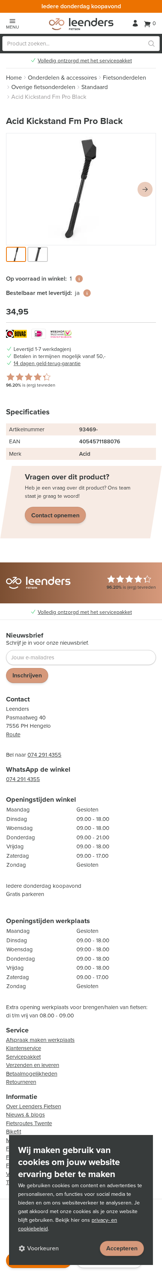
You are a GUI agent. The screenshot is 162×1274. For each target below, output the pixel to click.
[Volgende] (145, 189)
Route (13, 734)
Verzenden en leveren (32, 1065)
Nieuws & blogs (25, 1115)
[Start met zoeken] (151, 43)
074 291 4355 (44, 755)
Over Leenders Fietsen (33, 1106)
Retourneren (21, 1082)
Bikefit (13, 1131)
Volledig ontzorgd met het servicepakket (85, 60)
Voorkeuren (43, 1248)
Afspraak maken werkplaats (40, 1040)
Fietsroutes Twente (29, 1123)
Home (14, 77)
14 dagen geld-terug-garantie (47, 363)
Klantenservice (23, 1048)
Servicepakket (23, 1057)
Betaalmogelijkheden (31, 1074)
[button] (16, 254)
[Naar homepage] (81, 24)
